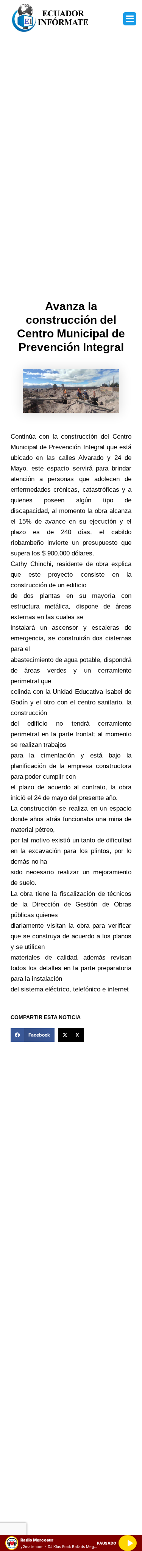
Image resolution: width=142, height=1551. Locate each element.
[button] (129, 18)
